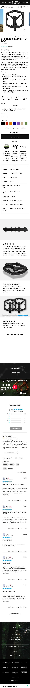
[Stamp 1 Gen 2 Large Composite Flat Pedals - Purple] (9, 355)
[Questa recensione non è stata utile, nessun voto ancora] (25, 500)
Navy (14, 123)
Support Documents (15, 372)
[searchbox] (9, 458)
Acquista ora (15, 137)
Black (3, 123)
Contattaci (15, 627)
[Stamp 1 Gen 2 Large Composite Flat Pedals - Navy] (7, 355)
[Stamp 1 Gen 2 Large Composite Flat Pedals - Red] (4, 355)
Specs (15, 165)
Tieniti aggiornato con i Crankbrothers (14, 646)
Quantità (3, 114)
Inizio (5, 36)
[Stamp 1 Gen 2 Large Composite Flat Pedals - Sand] (10, 355)
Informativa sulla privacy (15, 639)
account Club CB (16, 3)
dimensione (12, 464)
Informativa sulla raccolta (9, 686)
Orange (10, 123)
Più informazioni (6, 494)
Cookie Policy (15, 642)
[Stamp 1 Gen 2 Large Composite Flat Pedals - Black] (2, 355)
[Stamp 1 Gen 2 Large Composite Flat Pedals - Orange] (5, 355)
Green (25, 123)
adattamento (5, 464)
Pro (15, 632)
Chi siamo (15, 625)
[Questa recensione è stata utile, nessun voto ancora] (23, 500)
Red (6, 123)
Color (4, 120)
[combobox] (22, 472)
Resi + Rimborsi (15, 634)
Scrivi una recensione (16, 428)
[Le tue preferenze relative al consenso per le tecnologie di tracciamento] (27, 685)
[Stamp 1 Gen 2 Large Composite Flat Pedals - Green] (6, 356)
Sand (22, 123)
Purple (18, 123)
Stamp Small (6, 86)
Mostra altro (10, 468)
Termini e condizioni (15, 637)
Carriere (15, 629)
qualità (17, 464)
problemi (4, 468)
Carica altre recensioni (15, 613)
